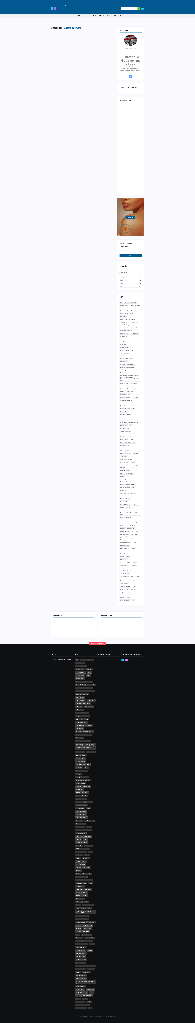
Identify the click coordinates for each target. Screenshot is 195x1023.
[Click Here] (142, 9)
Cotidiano (79, 16)
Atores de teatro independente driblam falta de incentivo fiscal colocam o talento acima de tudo (130, 130)
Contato (122, 16)
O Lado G (101, 16)
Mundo (94, 16)
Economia (87, 16)
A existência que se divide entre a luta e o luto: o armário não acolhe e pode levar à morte (130, 189)
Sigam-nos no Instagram (128, 87)
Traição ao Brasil (130, 48)
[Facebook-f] (52, 8)
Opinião (109, 16)
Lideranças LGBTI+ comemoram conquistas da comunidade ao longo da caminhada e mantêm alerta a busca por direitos (130, 159)
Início (72, 16)
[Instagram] (55, 8)
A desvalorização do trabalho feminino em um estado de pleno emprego (82, 104)
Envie (130, 255)
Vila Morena (130, 52)
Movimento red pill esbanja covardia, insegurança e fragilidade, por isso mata (130, 627)
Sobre (115, 16)
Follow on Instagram (97, 643)
